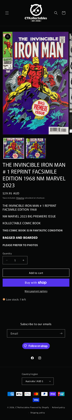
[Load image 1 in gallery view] (13, 148)
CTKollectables (22, 407)
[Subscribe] (61, 333)
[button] (7, 13)
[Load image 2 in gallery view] (36, 148)
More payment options (36, 290)
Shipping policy (37, 412)
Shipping (20, 197)
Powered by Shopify (39, 407)
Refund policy (58, 407)
